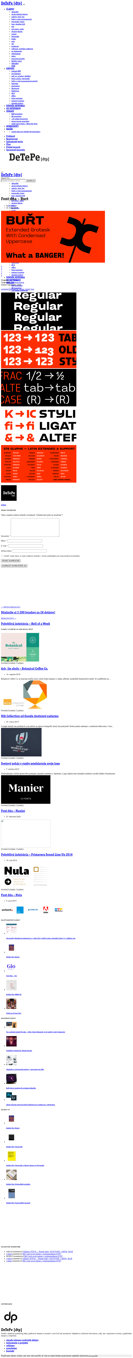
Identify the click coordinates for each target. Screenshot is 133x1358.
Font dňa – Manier (13, 811)
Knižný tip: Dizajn (12, 957)
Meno (4, 541)
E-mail (4, 546)
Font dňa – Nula (11, 895)
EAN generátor (16, 114)
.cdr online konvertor (19, 119)
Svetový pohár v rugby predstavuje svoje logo (30, 763)
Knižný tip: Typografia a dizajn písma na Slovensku (25, 1165)
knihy (13, 39)
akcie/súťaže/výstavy (19, 14)
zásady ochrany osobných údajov (22, 1340)
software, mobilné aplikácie (22, 49)
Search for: (5, 178)
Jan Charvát (14, 280)
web (13, 41)
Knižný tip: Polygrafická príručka (18, 1184)
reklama (10, 1346)
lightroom (15, 91)
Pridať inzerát (13, 147)
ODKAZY (10, 111)
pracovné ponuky (18, 59)
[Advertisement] (66, 588)
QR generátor (16, 116)
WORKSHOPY (12, 126)
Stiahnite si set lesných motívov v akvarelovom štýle (25, 1069)
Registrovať (12, 139)
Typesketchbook (17, 282)
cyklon (9, 1254)
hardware (15, 46)
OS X (13, 93)
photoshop (15, 86)
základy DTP (16, 71)
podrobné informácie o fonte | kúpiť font (17, 289)
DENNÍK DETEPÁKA (15, 106)
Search (30, 181)
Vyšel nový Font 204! (13, 1013)
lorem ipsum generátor (20, 121)
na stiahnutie (16, 51)
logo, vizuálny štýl (18, 24)
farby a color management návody (24, 81)
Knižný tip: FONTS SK (13, 994)
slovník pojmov (17, 103)
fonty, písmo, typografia (20, 79)
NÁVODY (10, 69)
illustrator (15, 88)
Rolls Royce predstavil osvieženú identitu (21, 1088)
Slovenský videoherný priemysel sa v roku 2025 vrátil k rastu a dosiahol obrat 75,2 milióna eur (40, 938)
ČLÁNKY (10, 9)
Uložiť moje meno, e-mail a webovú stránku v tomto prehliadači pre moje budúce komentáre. (42, 556)
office (13, 96)
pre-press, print (17, 29)
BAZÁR (9, 129)
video (13, 56)
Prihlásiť (10, 136)
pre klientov (16, 74)
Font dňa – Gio (11, 976)
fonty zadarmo (17, 98)
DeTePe (11, 206)
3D (12, 44)
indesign (14, 84)
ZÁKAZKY (15, 64)
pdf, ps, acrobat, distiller (21, 76)
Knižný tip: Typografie (14, 1147)
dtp (12, 27)
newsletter (11, 1348)
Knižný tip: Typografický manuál (18, 1203)
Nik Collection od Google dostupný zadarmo (30, 716)
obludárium (16, 54)
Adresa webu (6, 551)
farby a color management (21, 19)
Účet (8, 144)
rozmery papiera (17, 101)
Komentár (5, 536)
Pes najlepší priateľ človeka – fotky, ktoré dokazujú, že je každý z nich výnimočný (35, 1032)
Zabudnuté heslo (14, 142)
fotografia (15, 36)
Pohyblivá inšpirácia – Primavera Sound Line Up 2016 (37, 854)
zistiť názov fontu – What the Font (24, 124)
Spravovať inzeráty (15, 150)
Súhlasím (93, 1356)
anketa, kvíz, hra (17, 17)
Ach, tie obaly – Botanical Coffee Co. (24, 668)
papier (13, 34)
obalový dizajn (16, 32)
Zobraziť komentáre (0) (14, 566)
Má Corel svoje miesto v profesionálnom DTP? (41, 1254)
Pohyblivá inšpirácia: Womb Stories (19, 1051)
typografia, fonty (17, 22)
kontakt (10, 1351)
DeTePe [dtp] (11, 3)
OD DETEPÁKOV (13, 109)
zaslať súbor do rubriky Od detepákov (25, 132)
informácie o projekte (17, 1343)
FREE (13, 66)
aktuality (14, 12)
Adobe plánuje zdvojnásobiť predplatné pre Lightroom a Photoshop (30, 1105)
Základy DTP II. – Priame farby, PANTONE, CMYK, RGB (48, 1251)
